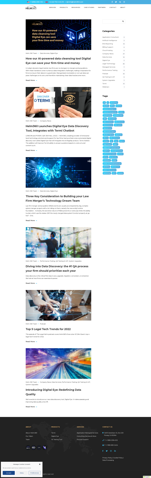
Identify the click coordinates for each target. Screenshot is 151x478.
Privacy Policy (107, 458)
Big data (106, 105)
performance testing (110, 154)
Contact (112, 7)
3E (104, 102)
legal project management (111, 147)
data (105, 118)
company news (118, 115)
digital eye (119, 134)
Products (64, 7)
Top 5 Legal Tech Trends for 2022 (48, 329)
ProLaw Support (83, 439)
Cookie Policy (118, 458)
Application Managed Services (87, 433)
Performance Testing (47, 261)
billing (112, 105)
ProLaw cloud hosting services (112, 163)
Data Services (44, 53)
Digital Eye (54, 53)
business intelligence (110, 109)
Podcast (43, 324)
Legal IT (115, 144)
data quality (118, 125)
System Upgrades (75, 261)
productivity (113, 157)
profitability (107, 160)
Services (52, 7)
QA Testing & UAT (62, 261)
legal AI (122, 141)
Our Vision (29, 436)
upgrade (120, 173)
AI (107, 102)
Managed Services (108, 67)
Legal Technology (108, 64)
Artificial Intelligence (109, 40)
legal (116, 141)
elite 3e (106, 138)
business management (110, 112)
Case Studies (89, 7)
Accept (8, 473)
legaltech (106, 150)
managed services (116, 150)
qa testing (106, 166)
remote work (115, 166)
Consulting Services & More (86, 436)
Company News (45, 121)
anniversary (114, 102)
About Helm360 (31, 433)
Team (28, 439)
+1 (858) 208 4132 (36, 2)
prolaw (114, 160)
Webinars (105, 87)
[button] (40, 464)
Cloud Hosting (107, 50)
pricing (106, 157)
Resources (76, 7)
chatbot (121, 112)
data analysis (112, 118)
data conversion (108, 122)
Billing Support (107, 47)
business (118, 105)
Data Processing (108, 460)
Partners (102, 7)
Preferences (34, 473)
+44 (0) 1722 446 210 (56, 2)
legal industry (107, 144)
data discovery (119, 122)
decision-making (108, 134)
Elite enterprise (114, 138)
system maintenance (110, 170)
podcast (120, 154)
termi (114, 173)
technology (107, 173)
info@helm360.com (76, 2)
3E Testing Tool (56, 439)
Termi (104, 83)
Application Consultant (110, 37)
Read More (30, 80)
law (111, 141)
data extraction (108, 125)
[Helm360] (31, 7)
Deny (22, 473)
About (122, 7)
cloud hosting (107, 115)
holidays (106, 141)
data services (107, 128)
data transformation (109, 131)
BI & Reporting (107, 44)
